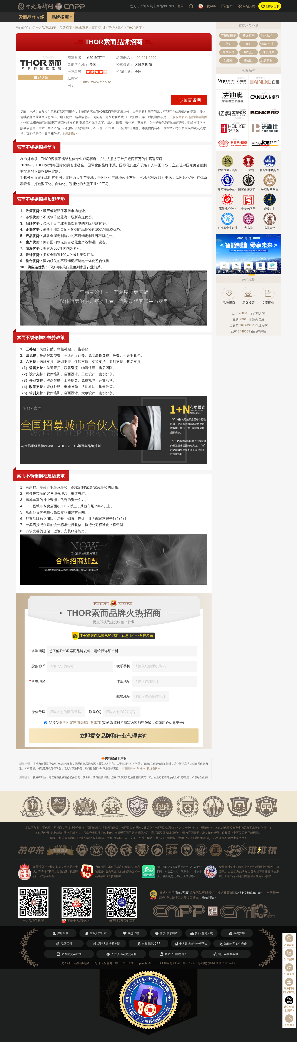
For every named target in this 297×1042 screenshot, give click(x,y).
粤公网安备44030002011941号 (217, 963)
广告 (277, 272)
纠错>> (141, 768)
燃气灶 (248, 52)
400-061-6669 (145, 58)
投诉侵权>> (153, 768)
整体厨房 (248, 35)
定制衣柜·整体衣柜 (269, 35)
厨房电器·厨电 (269, 60)
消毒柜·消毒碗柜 (269, 44)
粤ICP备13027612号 (182, 963)
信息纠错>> (70, 133)
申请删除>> (128, 768)
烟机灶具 (268, 52)
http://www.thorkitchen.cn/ (102, 82)
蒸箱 (228, 44)
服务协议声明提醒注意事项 (80, 723)
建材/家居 (81, 27)
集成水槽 (228, 52)
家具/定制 (98, 27)
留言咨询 (192, 99)
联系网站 (209, 897)
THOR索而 (134, 27)
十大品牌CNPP (46, 27)
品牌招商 (66, 27)
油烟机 (228, 60)
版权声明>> (180, 117)
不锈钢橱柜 (115, 27)
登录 (180, 6)
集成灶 (248, 60)
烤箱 (248, 44)
